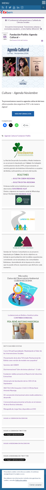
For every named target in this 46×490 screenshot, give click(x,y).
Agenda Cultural (10, 136)
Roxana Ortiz (16, 40)
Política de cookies (21, 480)
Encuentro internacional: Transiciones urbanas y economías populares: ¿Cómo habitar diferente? (22, 28)
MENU (5, 3)
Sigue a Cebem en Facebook (15, 418)
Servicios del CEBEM (11, 365)
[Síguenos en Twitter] (10, 7)
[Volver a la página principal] (23, 12)
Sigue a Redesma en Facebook (17, 443)
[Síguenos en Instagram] (22, 7)
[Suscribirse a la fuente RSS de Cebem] (3, 7)
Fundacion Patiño (24, 136)
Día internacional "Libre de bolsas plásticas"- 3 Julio (22, 369)
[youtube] (14, 7)
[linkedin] (18, 7)
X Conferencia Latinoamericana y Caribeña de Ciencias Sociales (24, 21)
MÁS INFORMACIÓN (23, 114)
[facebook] (6, 7)
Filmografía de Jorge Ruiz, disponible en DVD (20, 409)
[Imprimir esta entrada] (42, 40)
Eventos (25, 40)
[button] (44, 2)
